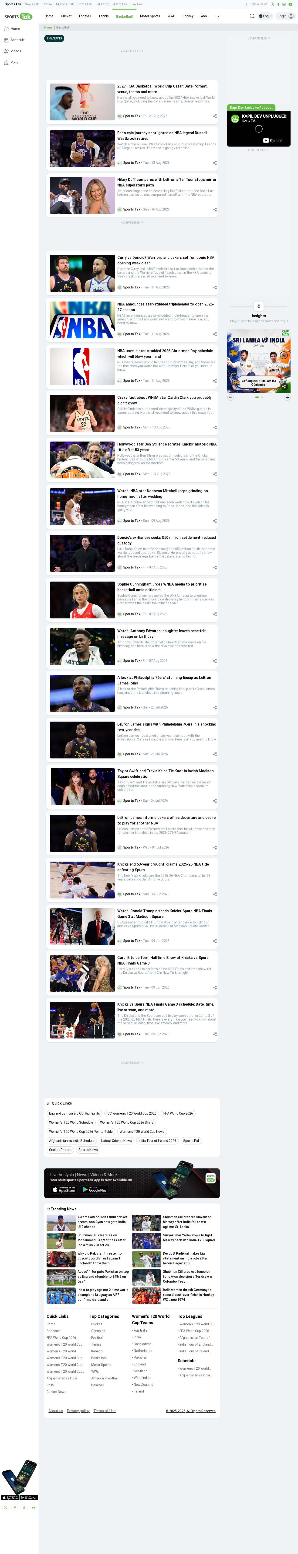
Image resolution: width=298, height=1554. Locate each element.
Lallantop (102, 4)
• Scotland (139, 1371)
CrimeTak (85, 4)
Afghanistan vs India (62, 1378)
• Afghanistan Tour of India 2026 (194, 1338)
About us (55, 1411)
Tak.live (136, 4)
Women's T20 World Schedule (61, 1351)
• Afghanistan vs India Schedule (194, 1375)
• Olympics (97, 1331)
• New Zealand (142, 1384)
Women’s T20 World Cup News (64, 1372)
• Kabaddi (96, 1351)
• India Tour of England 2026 (194, 1345)
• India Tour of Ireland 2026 (193, 1351)
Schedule (18, 40)
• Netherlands (142, 1351)
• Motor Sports (100, 1365)
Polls (14, 62)
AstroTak (120, 4)
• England (139, 1364)
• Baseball (96, 1385)
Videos (16, 51)
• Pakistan (139, 1357)
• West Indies (141, 1378)
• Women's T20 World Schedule (193, 1369)
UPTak (47, 4)
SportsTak (13, 4)
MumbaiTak (65, 4)
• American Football (103, 1378)
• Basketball (98, 1358)
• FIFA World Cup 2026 (193, 1331)
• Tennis (95, 1344)
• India (136, 1337)
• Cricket (95, 1324)
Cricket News (56, 1392)
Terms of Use (104, 1411)
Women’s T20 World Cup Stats (64, 1358)
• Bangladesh (142, 1344)
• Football (96, 1338)
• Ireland (138, 1391)
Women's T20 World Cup (64, 1344)
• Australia (139, 1330)
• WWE (94, 1371)
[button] (49, 16)
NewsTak (32, 4)
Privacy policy (78, 1411)
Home (15, 29)
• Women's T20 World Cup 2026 (196, 1324)
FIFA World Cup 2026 (61, 1338)
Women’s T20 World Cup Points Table (64, 1365)
